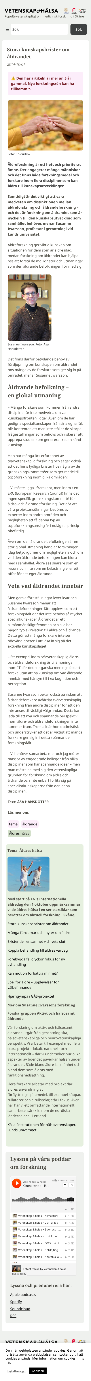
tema (13, 824)
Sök (79, 29)
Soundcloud (20, 1308)
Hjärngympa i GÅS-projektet (31, 996)
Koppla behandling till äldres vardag (38, 950)
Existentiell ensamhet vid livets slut (36, 941)
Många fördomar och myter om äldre (39, 932)
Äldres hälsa (19, 833)
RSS (13, 1315)
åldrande (29, 824)
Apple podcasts (23, 1294)
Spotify (16, 1301)
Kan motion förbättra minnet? (33, 973)
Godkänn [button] (38, 1371)
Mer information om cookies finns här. (45, 1360)
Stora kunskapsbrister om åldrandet (38, 923)
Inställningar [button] (16, 1371)
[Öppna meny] (7, 29)
